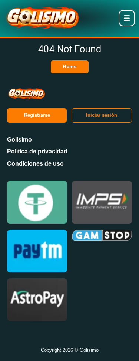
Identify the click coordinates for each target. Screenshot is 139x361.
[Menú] (127, 18)
